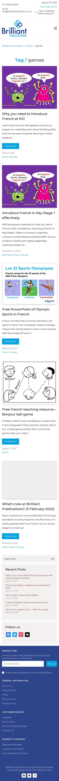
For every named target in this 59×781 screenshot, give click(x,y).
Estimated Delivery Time (14, 753)
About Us (7, 686)
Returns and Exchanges (14, 726)
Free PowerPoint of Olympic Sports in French (26, 311)
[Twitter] (29, 775)
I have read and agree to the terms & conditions (29, 672)
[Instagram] (35, 775)
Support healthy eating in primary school (26, 602)
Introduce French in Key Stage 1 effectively (28, 215)
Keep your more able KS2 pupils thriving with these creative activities (29, 576)
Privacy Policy (9, 703)
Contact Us (8, 730)
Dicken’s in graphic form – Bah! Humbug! (26, 609)
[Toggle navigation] (55, 28)
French (5, 157)
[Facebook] (24, 775)
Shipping (6, 717)
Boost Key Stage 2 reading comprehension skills (27, 586)
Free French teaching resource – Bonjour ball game (29, 411)
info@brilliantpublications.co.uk (16, 11)
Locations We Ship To (13, 749)
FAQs (5, 694)
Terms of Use (9, 699)
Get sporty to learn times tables (21, 595)
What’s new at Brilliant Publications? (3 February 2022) (28, 506)
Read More (11, 146)
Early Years (7, 255)
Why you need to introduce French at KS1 (24, 116)
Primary (13, 157)
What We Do (9, 690)
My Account (8, 721)
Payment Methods (12, 744)
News (12, 547)
